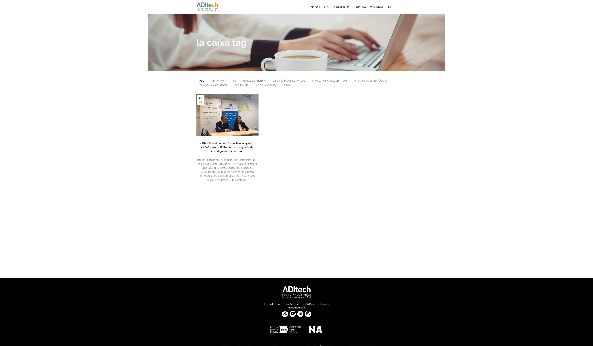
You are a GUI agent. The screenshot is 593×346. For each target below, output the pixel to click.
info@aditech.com (297, 307)
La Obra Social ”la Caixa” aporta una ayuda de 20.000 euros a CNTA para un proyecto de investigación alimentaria (227, 147)
